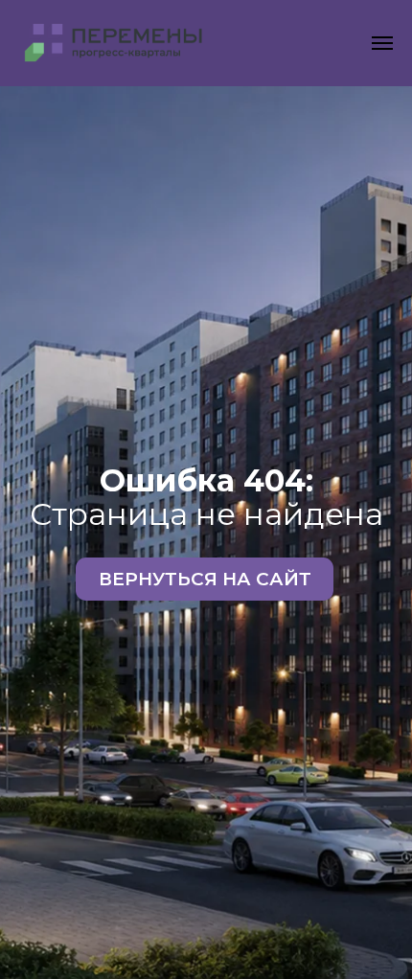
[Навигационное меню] (382, 43)
